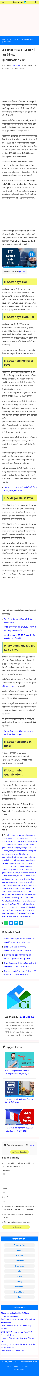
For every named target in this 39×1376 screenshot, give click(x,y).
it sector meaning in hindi (15, 898)
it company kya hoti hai (25, 838)
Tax (19, 1297)
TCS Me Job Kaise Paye (25, 904)
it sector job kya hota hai (21, 866)
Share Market (19, 1292)
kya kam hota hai (13, 901)
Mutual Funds (19, 1287)
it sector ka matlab (26, 873)
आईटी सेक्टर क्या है (21, 913)
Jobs (19, 1271)
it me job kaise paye (17, 860)
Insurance (19, 1266)
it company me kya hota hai (23, 847)
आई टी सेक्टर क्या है (12, 910)
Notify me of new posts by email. (17, 1222)
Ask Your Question (19, 1152)
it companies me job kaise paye (20, 835)
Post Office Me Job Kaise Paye (12, 1351)
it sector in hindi (21, 863)
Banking (19, 1250)
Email (5, 1197)
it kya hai (5, 860)
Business (19, 1255)
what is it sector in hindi (11, 907)
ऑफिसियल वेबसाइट (8, 686)
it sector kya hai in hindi (14, 879)
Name (5, 1188)
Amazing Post (19, 1245)
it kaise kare (32, 857)
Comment (6, 1170)
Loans (19, 1276)
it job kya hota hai (19, 857)
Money (19, 1281)
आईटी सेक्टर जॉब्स (25, 916)
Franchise (19, 1261)
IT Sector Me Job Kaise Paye (23, 888)
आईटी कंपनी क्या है (24, 910)
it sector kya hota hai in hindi (20, 882)
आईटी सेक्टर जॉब (14, 916)
